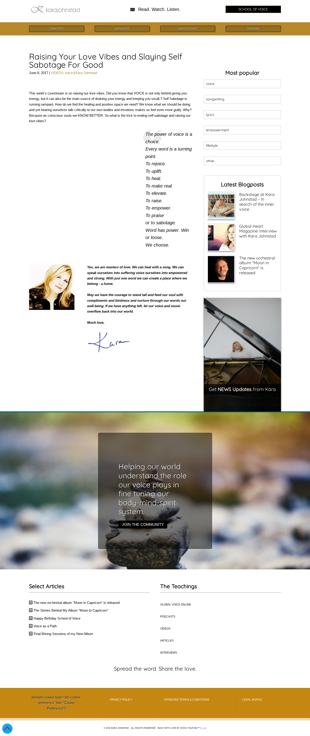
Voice (69, 73)
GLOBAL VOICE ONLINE (175, 604)
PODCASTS (167, 616)
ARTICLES (167, 640)
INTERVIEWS (168, 652)
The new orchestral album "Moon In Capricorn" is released (257, 265)
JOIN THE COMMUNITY (143, 524)
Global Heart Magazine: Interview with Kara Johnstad (258, 231)
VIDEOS (57, 73)
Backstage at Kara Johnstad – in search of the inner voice (257, 202)
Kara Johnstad (86, 73)
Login (204, 728)
